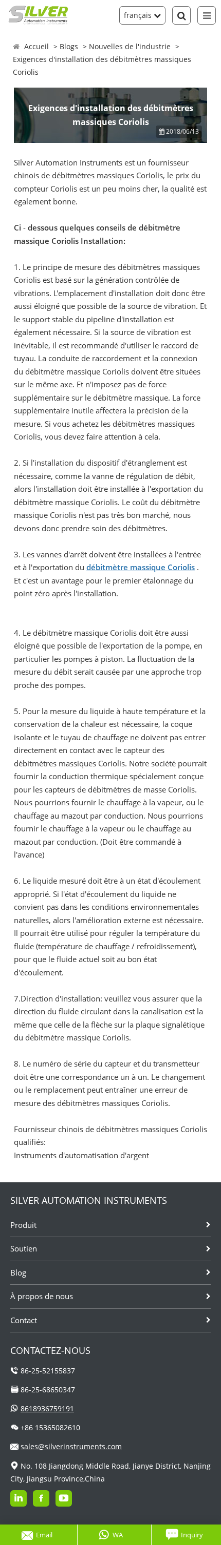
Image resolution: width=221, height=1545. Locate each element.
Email (44, 1534)
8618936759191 (47, 1408)
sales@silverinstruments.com (71, 1446)
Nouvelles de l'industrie (130, 46)
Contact (23, 1320)
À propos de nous (41, 1296)
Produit (23, 1225)
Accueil (36, 46)
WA (118, 1534)
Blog (18, 1272)
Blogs (69, 46)
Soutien (23, 1248)
